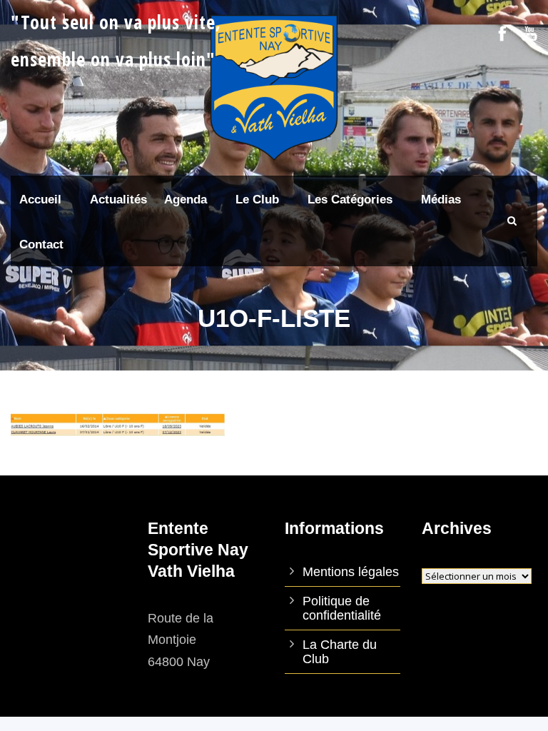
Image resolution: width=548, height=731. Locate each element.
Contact (41, 244)
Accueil (40, 199)
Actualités (118, 199)
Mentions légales (351, 572)
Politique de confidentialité (342, 608)
